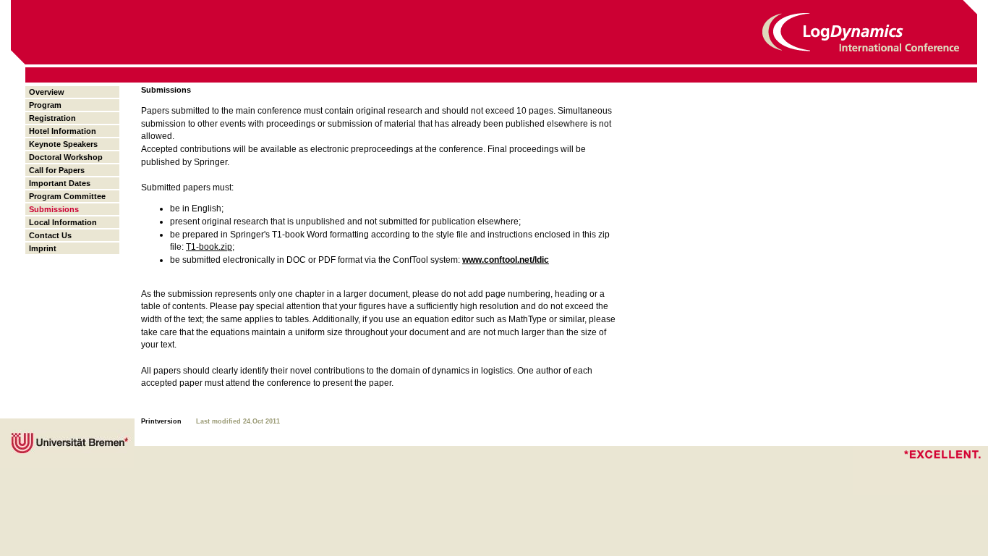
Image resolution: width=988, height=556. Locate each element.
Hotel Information (62, 131)
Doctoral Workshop (66, 157)
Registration (52, 118)
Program (45, 105)
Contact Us (50, 235)
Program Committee (67, 196)
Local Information (63, 222)
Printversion (161, 421)
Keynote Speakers (63, 144)
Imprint (42, 248)
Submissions (54, 209)
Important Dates (59, 183)
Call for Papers (57, 170)
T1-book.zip (209, 246)
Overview (46, 92)
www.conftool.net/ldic (505, 259)
